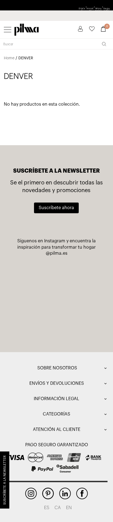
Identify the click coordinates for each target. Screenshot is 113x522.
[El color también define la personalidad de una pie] (80, 272)
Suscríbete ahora (56, 208)
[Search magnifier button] (104, 44)
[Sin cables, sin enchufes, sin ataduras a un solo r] (33, 325)
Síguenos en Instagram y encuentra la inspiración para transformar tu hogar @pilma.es (56, 247)
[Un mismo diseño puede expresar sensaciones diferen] (33, 272)
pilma (26, 28)
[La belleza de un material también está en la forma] (80, 299)
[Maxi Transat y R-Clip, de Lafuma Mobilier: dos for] (33, 299)
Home (9, 58)
